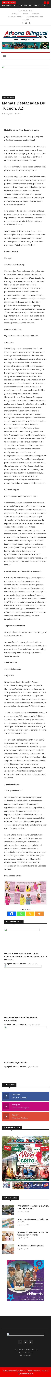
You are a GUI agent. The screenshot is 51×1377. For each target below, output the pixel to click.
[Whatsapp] (21, 914)
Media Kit (35, 13)
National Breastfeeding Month (30, 1246)
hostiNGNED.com (26, 1374)
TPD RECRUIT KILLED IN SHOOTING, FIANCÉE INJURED (25, 5)
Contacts (25, 19)
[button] (45, 2)
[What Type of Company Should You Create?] (8, 1223)
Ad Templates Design (34, 16)
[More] (39, 914)
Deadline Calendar (15, 16)
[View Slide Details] (25, 45)
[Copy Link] (30, 914)
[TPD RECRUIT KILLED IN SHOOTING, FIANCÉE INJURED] (8, 1210)
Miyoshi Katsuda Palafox (16, 964)
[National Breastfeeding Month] (8, 1249)
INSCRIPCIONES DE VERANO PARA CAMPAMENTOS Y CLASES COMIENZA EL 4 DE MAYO (25, 957)
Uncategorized (8, 97)
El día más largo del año (15, 1063)
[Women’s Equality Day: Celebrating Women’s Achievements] (8, 1236)
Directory (15, 13)
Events (25, 13)
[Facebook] (11, 914)
